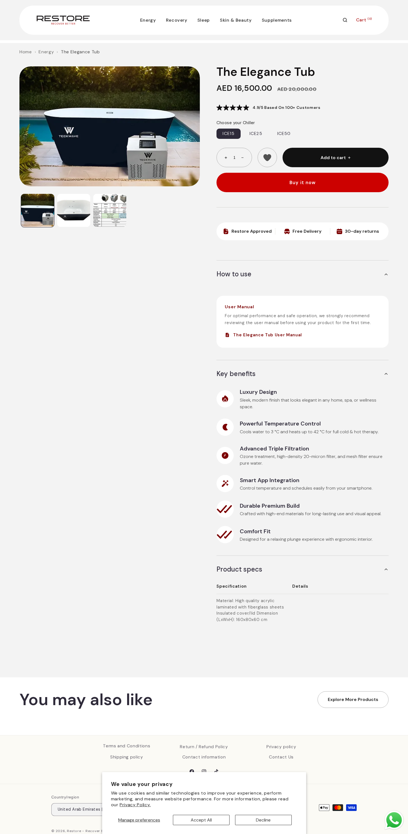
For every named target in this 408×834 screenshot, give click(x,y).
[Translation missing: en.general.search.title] (345, 20)
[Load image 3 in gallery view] (109, 210)
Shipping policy (126, 757)
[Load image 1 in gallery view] (37, 210)
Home (25, 52)
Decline (263, 820)
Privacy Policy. (135, 805)
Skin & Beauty (236, 20)
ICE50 (284, 133)
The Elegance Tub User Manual (267, 335)
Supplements (277, 20)
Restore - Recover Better (90, 831)
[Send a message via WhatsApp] (394, 820)
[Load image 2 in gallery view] (73, 210)
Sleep (203, 20)
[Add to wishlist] (267, 157)
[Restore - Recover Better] (63, 20)
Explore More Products (353, 699)
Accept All (201, 820)
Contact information (204, 757)
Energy (148, 20)
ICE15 (229, 133)
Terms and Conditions (126, 746)
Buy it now (302, 183)
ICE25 (256, 133)
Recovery (176, 20)
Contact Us (281, 757)
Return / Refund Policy (204, 746)
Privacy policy (281, 746)
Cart (364, 20)
